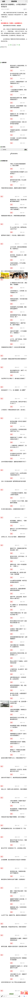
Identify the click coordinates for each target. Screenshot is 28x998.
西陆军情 (14, 1)
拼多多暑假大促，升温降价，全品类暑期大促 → (12, 23)
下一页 (18, 45)
